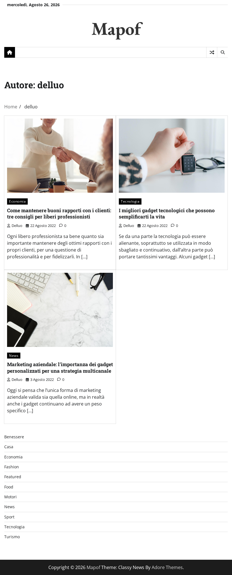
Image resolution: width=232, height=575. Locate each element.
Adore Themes (167, 567)
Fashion (11, 466)
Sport (9, 517)
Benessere (14, 436)
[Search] (222, 52)
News (13, 355)
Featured (12, 476)
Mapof (116, 28)
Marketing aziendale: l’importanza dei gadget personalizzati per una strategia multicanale (60, 367)
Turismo (12, 536)
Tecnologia (130, 201)
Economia (17, 201)
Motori (10, 496)
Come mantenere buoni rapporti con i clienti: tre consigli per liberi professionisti (59, 213)
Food (8, 487)
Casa (8, 446)
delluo (17, 225)
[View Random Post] (212, 52)
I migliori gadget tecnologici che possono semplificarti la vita (167, 213)
